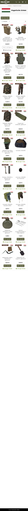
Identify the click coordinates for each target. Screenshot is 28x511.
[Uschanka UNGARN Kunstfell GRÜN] (7, 197)
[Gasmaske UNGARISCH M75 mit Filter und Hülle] (21, 30)
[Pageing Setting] (25, 21)
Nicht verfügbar (7, 47)
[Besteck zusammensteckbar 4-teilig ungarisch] (21, 223)
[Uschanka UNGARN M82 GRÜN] (21, 197)
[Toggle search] (16, 2)
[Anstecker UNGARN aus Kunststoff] (21, 170)
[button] (19, 2)
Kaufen (21, 47)
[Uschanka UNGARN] (21, 143)
